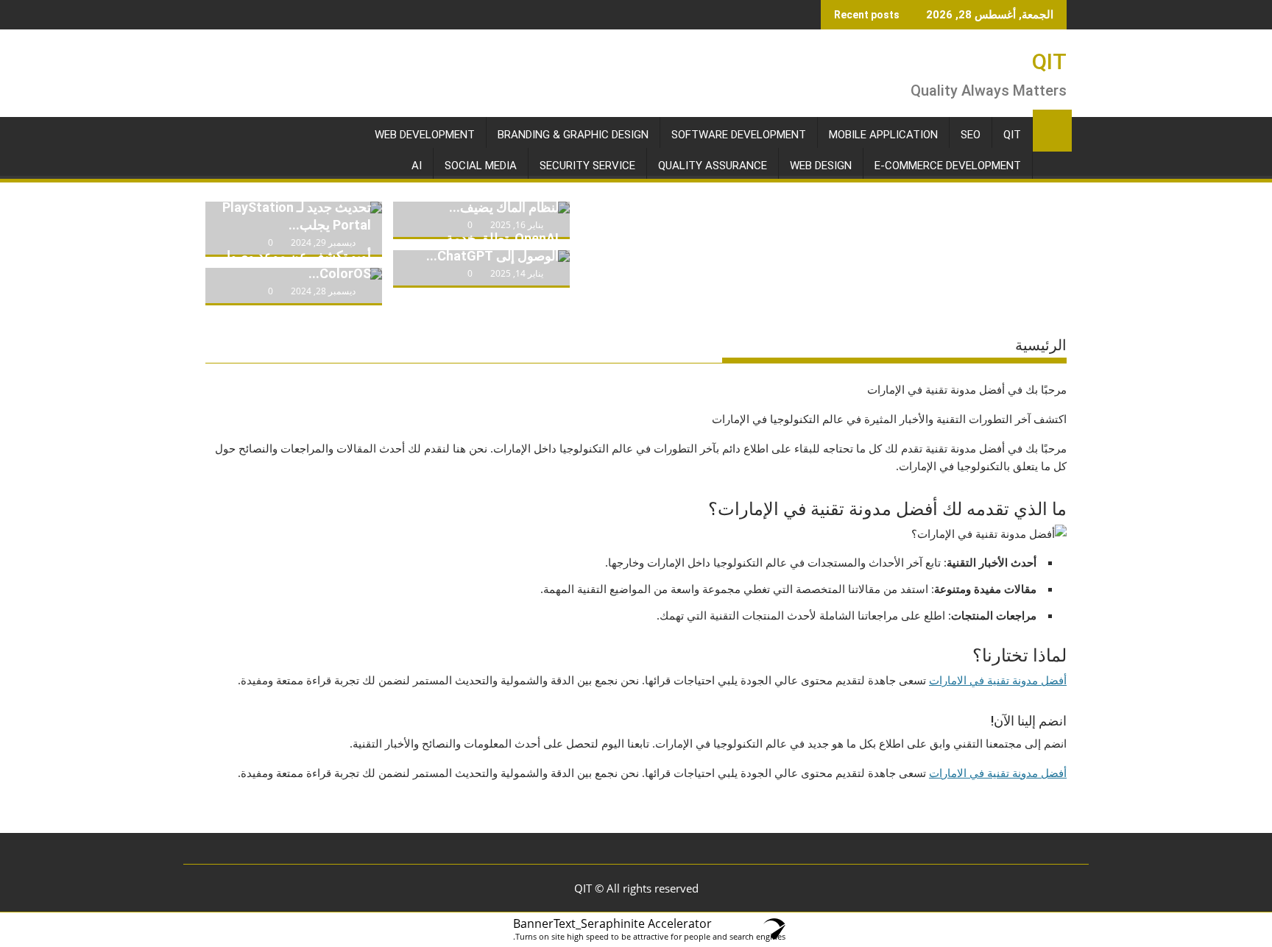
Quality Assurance (712, 165)
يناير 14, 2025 (516, 273)
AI (416, 165)
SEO (971, 134)
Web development (425, 134)
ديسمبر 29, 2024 (323, 242)
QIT (1049, 61)
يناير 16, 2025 (516, 225)
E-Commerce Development (948, 165)
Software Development (738, 134)
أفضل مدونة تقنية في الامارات (998, 680)
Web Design (821, 165)
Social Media (481, 165)
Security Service (587, 165)
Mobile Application (883, 134)
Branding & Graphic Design (573, 134)
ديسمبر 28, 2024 (323, 291)
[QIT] (1052, 128)
